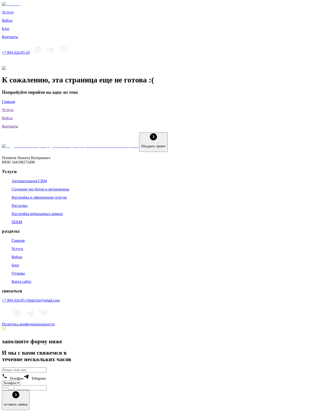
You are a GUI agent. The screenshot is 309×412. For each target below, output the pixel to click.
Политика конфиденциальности (28, 324)
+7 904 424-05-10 (16, 52)
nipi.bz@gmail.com (45, 300)
